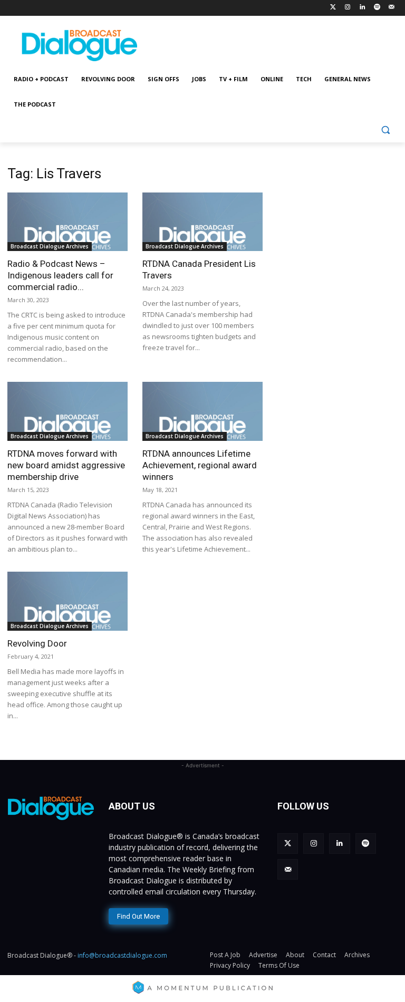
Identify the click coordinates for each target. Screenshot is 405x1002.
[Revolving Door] (67, 601)
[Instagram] (348, 8)
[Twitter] (333, 8)
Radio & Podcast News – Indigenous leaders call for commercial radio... (60, 275)
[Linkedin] (362, 8)
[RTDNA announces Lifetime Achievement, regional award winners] (202, 411)
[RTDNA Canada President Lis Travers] (202, 222)
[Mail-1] (391, 8)
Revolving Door (37, 643)
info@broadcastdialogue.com (122, 955)
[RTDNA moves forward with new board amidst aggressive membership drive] (67, 411)
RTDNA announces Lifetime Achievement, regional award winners (199, 465)
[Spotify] (377, 8)
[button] (385, 130)
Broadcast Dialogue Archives (50, 246)
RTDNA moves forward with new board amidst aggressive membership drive (66, 465)
